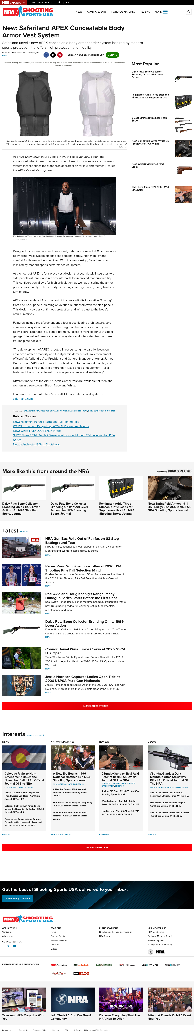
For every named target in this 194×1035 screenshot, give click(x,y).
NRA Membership (156, 932)
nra (55, 784)
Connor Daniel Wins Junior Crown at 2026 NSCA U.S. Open (85, 651)
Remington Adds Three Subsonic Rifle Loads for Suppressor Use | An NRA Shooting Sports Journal (116, 508)
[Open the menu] (165, 11)
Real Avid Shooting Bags (114, 783)
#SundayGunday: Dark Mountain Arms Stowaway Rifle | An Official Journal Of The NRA (169, 778)
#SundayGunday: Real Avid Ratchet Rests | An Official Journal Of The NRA (120, 776)
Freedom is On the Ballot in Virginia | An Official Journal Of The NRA (168, 804)
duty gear (93, 411)
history (80, 784)
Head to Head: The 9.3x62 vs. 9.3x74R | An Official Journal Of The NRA (121, 813)
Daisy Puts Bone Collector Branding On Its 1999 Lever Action (84, 623)
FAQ (67, 1030)
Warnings (56, 1030)
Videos (152, 741)
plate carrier (75, 411)
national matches (66, 784)
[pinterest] (59, 53)
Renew (40, 2)
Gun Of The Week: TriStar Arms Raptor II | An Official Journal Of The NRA (169, 814)
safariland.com (23, 398)
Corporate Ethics (40, 1030)
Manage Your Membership (160, 944)
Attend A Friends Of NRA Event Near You (169, 1017)
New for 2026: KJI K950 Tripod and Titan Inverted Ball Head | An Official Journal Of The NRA (22, 796)
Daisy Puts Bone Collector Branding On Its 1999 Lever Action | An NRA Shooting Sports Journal (21, 508)
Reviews (145, 11)
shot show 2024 (107, 411)
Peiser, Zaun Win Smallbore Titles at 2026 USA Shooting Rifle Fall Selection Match (83, 568)
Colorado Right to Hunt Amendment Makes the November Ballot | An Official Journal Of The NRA (24, 778)
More (22, 531)
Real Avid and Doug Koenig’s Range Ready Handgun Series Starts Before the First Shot (81, 596)
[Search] (189, 12)
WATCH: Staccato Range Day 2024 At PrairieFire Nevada (51, 426)
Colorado (10, 787)
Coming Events (97, 11)
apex (65, 411)
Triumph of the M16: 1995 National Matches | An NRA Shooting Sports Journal (70, 816)
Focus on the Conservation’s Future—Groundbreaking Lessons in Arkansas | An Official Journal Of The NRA (23, 822)
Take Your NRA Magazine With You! (23, 1017)
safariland (29, 411)
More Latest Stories (109, 706)
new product (42, 411)
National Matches (123, 11)
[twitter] (53, 53)
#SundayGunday (158, 787)
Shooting (120, 786)
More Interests (34, 735)
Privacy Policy (7, 1030)
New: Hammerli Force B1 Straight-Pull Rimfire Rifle (46, 421)
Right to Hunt (26, 787)
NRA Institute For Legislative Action (115, 932)
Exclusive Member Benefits (160, 936)
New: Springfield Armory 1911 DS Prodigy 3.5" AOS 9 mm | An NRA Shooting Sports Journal (169, 506)
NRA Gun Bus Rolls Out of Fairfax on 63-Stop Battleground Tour (82, 540)
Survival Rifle (181, 787)
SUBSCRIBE (17, 898)
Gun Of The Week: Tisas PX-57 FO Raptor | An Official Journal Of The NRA (169, 794)
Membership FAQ (156, 940)
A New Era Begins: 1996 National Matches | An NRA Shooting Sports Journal (71, 776)
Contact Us (7, 932)
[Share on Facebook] (46, 53)
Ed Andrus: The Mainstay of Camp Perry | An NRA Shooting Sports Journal (72, 804)
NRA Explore (105, 936)
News (79, 11)
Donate (49, 2)
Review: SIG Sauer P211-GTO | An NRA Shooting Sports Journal (120, 793)
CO (16, 787)
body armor (56, 411)
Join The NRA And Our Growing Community (72, 1017)
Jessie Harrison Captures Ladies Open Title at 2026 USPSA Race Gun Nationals (82, 678)
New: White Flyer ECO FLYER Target (37, 430)
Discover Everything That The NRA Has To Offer (119, 1017)
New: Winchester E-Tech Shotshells (36, 444)
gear (84, 411)
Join (33, 2)
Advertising (7, 936)
